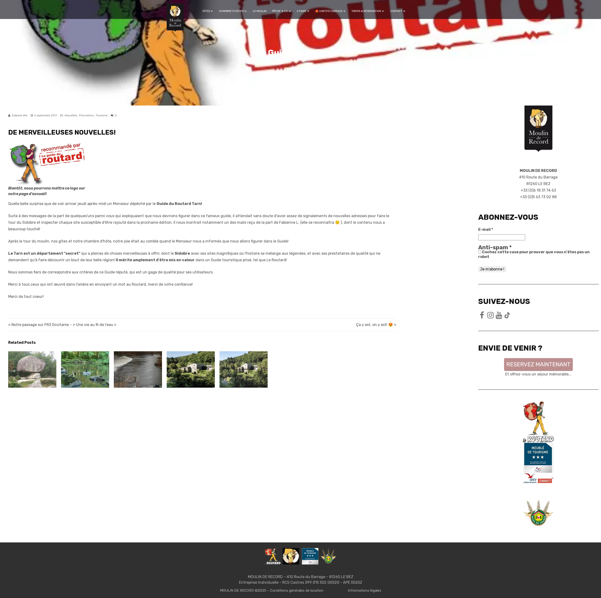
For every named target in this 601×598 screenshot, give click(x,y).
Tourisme (102, 115)
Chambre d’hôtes (231, 11)
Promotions (86, 115)
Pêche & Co (280, 11)
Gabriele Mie (19, 115)
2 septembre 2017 (45, 115)
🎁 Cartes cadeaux (329, 11)
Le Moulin (259, 11)
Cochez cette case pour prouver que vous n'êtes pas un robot (534, 254)
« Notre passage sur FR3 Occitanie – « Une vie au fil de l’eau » (62, 324)
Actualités (71, 115)
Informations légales (364, 590)
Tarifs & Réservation (366, 11)
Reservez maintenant (538, 364)
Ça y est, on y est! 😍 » (376, 324)
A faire (301, 11)
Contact (396, 11)
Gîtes (206, 11)
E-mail (485, 229)
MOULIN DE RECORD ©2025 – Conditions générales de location (272, 590)
